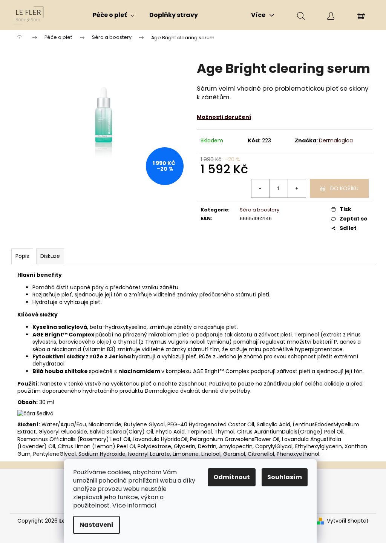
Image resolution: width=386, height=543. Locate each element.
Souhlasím (284, 477)
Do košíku (344, 188)
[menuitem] (113, 15)
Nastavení (96, 524)
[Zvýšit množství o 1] (297, 188)
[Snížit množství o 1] (260, 188)
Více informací (134, 505)
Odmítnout (231, 477)
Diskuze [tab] (50, 256)
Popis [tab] (22, 256)
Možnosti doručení (224, 117)
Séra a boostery (259, 209)
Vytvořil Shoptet (348, 520)
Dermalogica (336, 140)
